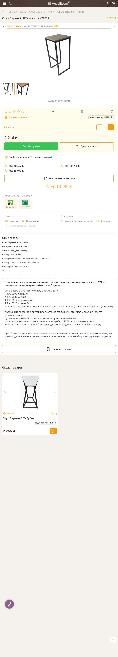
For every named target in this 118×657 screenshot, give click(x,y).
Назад (112, 17)
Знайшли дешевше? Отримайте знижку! (30, 157)
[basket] (114, 3)
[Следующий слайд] (55, 391)
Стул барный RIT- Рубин (19, 418)
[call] (11, 3)
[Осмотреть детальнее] (30, 413)
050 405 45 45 (16, 166)
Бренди (12, 11)
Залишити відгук (62, 349)
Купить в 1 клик (89, 146)
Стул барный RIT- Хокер (70, 11)
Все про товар (15, 26)
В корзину (34, 146)
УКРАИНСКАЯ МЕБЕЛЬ (32, 11)
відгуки (50, 26)
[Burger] (4, 3)
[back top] (113, 640)
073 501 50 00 (72, 166)
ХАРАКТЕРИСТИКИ (33, 26)
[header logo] (59, 3)
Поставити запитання (62, 178)
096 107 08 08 (16, 170)
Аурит (51, 11)
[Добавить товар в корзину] (53, 431)
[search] (107, 3)
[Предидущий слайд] (5, 391)
